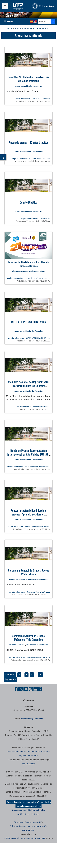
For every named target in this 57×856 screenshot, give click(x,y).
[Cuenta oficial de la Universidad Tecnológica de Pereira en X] (21, 689)
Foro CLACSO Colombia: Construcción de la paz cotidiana (28, 79)
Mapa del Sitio (28, 830)
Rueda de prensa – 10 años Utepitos (28, 142)
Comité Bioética (28, 202)
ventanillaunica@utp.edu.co (28, 806)
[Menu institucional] (5, 6)
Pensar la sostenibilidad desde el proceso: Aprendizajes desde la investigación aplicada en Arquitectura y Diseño (28, 516)
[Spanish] (31, 21)
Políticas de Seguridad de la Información (28, 826)
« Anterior (10, 674)
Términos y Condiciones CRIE (28, 822)
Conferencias (37, 152)
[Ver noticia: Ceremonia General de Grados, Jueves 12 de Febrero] (28, 553)
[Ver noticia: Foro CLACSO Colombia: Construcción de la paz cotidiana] (28, 60)
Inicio (9, 28)
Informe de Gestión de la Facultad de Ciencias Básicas (28, 264)
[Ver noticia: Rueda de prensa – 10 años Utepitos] (28, 125)
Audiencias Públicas (37, 271)
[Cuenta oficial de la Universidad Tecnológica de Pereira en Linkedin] (35, 689)
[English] (35, 21)
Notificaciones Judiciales (28, 814)
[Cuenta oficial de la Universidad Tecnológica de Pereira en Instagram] (31, 689)
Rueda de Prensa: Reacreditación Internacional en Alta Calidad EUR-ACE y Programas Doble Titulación (28, 454)
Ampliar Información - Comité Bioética (35, 218)
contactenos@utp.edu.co (32, 718)
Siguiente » (10, 679)
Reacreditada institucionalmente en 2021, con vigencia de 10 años (28, 753)
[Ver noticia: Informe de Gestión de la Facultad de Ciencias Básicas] (28, 245)
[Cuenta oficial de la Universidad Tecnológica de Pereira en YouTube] (26, 689)
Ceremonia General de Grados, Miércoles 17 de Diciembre (28, 637)
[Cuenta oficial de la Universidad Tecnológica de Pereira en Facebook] (17, 689)
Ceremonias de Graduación (37, 579)
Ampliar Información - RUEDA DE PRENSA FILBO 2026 (29, 338)
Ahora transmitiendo (25, 28)
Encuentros (42, 28)
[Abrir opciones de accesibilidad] (3, 157)
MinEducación (28, 763)
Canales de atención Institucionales (28, 810)
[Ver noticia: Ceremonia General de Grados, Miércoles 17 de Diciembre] (28, 619)
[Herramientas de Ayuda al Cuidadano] (40, 689)
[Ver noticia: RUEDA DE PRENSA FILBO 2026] (28, 305)
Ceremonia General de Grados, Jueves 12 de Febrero (28, 572)
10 (40, 674)
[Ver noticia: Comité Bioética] (28, 185)
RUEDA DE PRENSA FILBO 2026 (28, 322)
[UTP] (18, 6)
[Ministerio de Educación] (42, 6)
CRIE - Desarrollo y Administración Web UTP (24, 838)
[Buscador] (53, 21)
